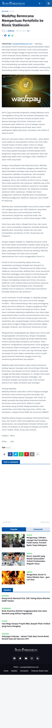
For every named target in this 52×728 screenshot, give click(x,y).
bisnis (12, 11)
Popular (13, 529)
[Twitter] (9, 35)
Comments (38, 529)
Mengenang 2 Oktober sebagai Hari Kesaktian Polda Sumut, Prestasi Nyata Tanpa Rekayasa (37, 541)
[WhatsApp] (12, 35)
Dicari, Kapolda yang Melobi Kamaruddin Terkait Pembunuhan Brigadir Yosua (36, 560)
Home (6, 671)
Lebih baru (7, 522)
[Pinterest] (26, 454)
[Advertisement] (26, 701)
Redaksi (14, 671)
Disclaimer (24, 671)
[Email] (32, 454)
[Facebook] (5, 35)
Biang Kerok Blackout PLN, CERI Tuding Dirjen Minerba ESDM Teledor (26, 599)
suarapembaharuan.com (22, 44)
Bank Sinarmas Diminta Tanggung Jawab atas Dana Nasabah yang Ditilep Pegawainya (24, 612)
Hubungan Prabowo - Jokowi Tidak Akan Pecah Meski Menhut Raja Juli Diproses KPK (25, 637)
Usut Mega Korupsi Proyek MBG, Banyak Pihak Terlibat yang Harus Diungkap (26, 625)
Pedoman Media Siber (39, 671)
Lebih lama (44, 522)
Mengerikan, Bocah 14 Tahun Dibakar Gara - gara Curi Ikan (38, 577)
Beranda (5, 11)
